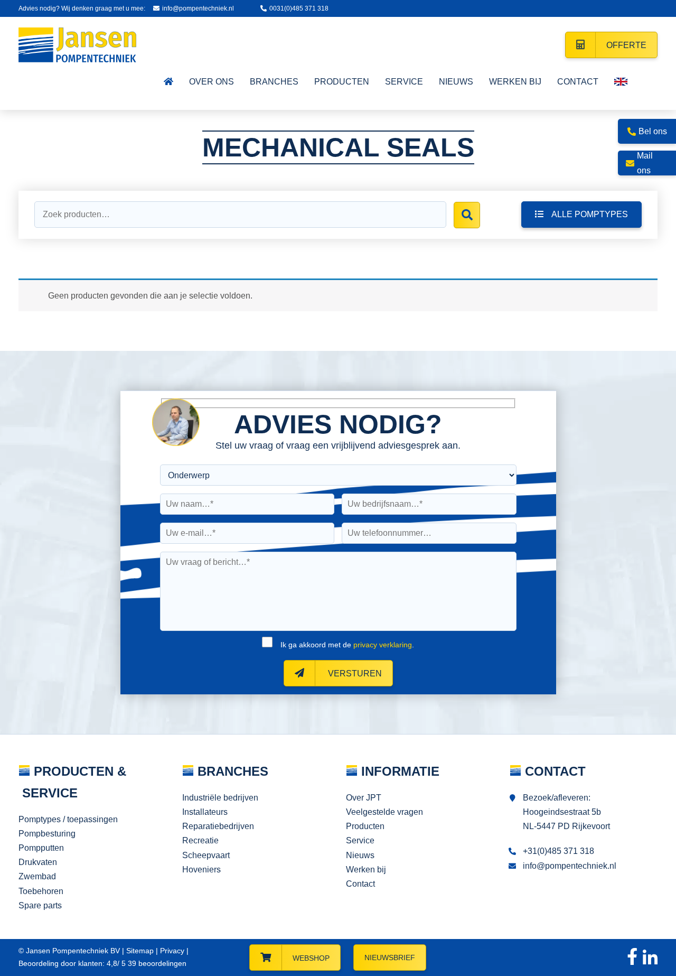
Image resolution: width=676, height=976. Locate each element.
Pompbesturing (47, 833)
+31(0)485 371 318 (558, 851)
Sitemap (140, 950)
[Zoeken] (467, 215)
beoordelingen (156, 963)
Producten (365, 826)
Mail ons (645, 162)
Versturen (354, 673)
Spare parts (40, 905)
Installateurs (205, 811)
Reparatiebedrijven (218, 826)
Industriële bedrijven (220, 797)
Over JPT (363, 797)
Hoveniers (201, 869)
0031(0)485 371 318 (298, 8)
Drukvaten (37, 862)
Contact (360, 883)
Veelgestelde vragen (384, 811)
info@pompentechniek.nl (198, 8)
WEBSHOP (311, 958)
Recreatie (200, 840)
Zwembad (37, 876)
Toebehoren (40, 891)
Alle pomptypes (589, 214)
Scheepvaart (206, 855)
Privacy (172, 950)
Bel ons (653, 131)
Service (360, 840)
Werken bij (366, 869)
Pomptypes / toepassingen (68, 819)
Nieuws (360, 855)
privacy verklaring (382, 644)
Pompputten (41, 847)
